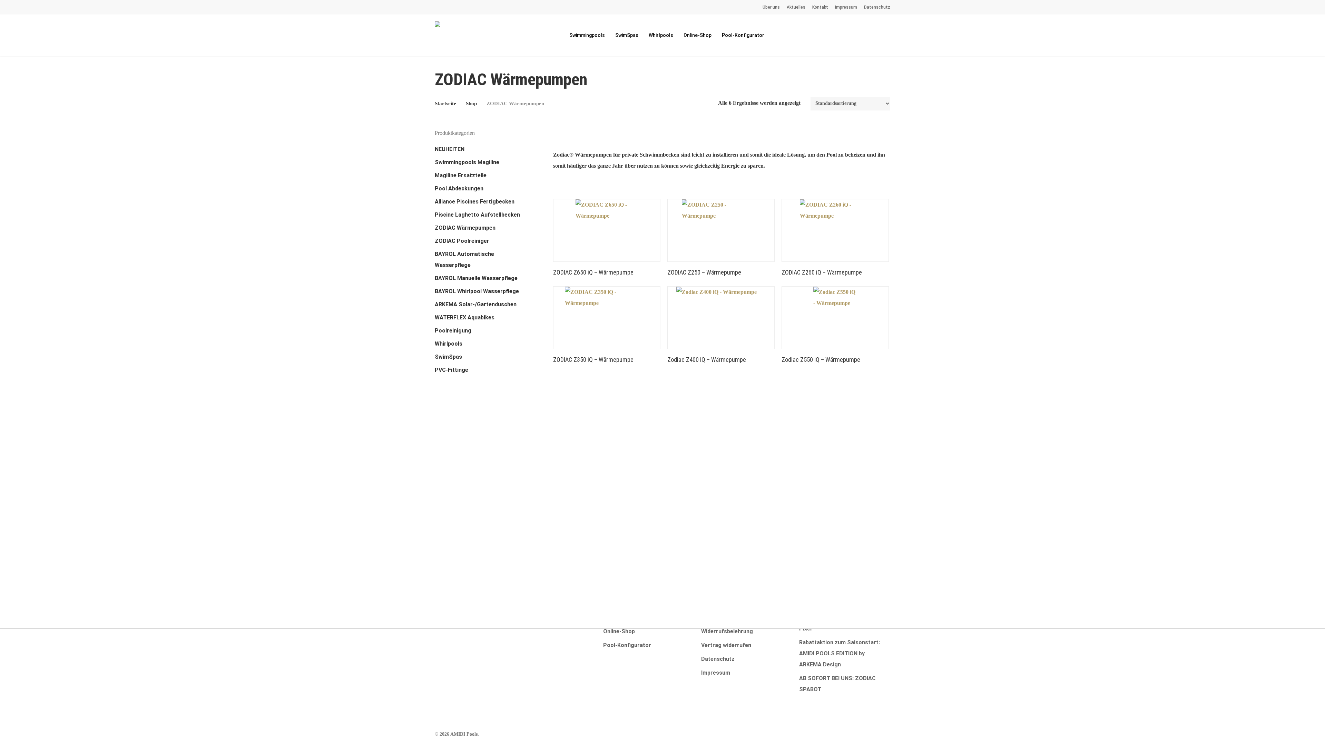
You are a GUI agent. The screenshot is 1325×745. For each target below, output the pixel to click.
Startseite (445, 103)
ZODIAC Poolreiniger (462, 241)
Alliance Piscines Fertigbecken (474, 201)
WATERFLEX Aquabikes (464, 317)
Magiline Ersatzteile (461, 175)
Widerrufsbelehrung (727, 631)
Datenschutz (718, 659)
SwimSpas (448, 357)
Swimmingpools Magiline (467, 162)
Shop (471, 103)
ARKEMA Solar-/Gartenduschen (476, 304)
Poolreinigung (453, 330)
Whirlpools (448, 343)
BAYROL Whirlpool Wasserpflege (477, 291)
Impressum (715, 672)
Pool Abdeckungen (459, 188)
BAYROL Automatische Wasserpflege (464, 259)
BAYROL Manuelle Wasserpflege (476, 278)
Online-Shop (619, 631)
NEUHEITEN (449, 149)
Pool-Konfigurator (627, 645)
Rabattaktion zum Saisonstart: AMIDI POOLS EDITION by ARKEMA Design (839, 653)
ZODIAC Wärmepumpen (465, 228)
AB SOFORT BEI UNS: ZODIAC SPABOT (837, 684)
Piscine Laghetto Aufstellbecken (477, 214)
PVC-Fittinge (451, 370)
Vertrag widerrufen (726, 645)
